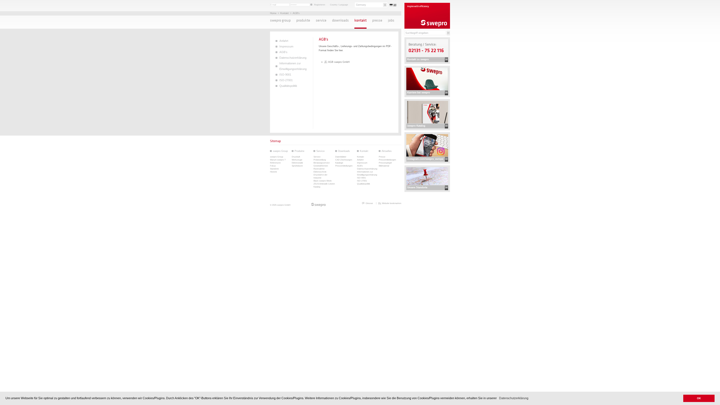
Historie (273, 172)
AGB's (296, 13)
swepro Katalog (416, 125)
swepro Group (280, 20)
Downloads (340, 20)
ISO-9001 (285, 74)
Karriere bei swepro (418, 92)
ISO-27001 (286, 80)
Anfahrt (283, 40)
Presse (377, 20)
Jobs (391, 20)
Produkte (303, 20)
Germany (361, 4)
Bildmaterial (384, 166)
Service (321, 20)
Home (273, 13)
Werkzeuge (297, 160)
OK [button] (699, 398)
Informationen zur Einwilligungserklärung (293, 66)
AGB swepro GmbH (339, 62)
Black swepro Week (323, 181)
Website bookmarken (391, 203)
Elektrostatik (297, 163)
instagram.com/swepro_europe (425, 159)
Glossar (369, 203)
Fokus (273, 166)
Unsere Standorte (417, 187)
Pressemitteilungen (343, 166)
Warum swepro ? (278, 160)
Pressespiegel (385, 163)
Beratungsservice (322, 163)
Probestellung (320, 160)
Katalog (317, 187)
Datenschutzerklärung (513, 398)
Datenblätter (340, 157)
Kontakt (285, 13)
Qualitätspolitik (288, 85)
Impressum (286, 46)
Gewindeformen (321, 166)
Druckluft (296, 157)
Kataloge (339, 163)
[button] (498, 398)
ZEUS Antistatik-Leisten (324, 184)
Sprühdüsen (297, 166)
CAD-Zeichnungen (343, 160)
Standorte (274, 169)
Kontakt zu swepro (418, 59)
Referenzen (275, 163)
